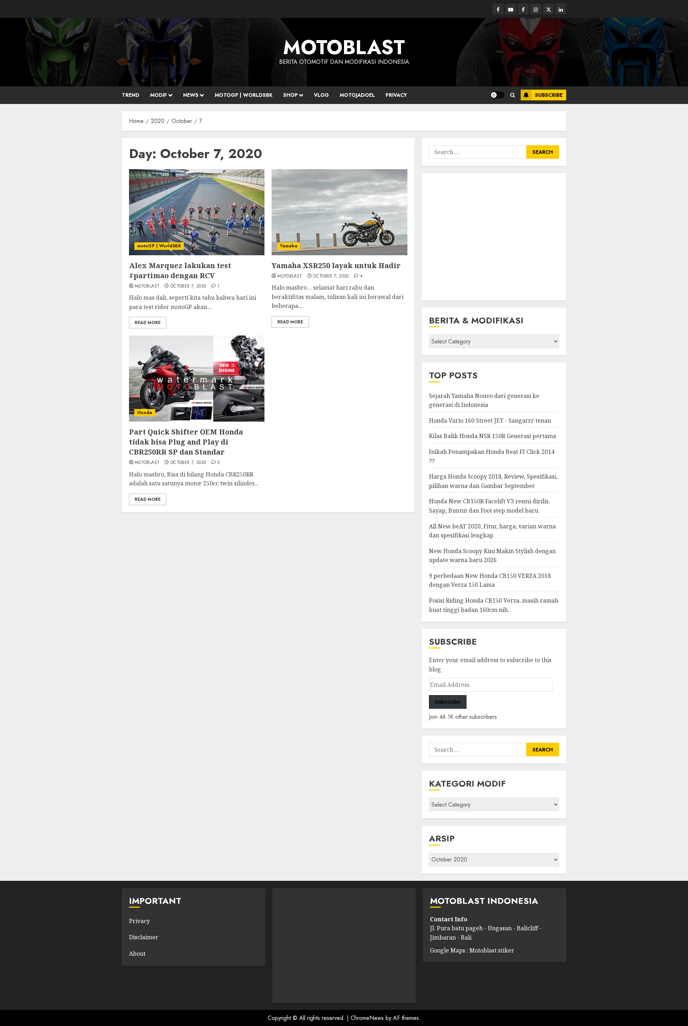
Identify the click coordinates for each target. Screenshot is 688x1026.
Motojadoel (357, 95)
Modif (158, 95)
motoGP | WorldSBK (159, 246)
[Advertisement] (494, 236)
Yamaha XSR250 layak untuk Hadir (336, 265)
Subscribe (549, 95)
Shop (290, 95)
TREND (130, 95)
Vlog (321, 95)
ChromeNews (367, 1018)
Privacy (396, 95)
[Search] (512, 95)
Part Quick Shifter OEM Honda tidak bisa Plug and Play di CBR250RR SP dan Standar (186, 442)
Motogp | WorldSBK (243, 95)
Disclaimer (143, 937)
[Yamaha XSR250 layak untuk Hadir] (339, 212)
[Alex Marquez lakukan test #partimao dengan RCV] (196, 212)
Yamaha (288, 246)
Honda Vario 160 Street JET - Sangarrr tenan (490, 420)
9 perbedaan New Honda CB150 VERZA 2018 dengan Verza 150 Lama (490, 580)
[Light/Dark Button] (497, 95)
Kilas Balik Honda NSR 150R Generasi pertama (492, 436)
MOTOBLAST (344, 47)
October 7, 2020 (188, 286)
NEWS (191, 95)
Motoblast (147, 286)
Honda (144, 412)
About (137, 954)
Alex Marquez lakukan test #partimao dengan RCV (180, 270)
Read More (148, 322)
